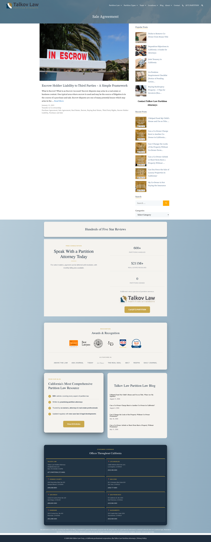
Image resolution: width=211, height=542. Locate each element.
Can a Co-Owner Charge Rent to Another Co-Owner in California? (132, 405)
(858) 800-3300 (52, 503)
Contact (177, 5)
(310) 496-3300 (112, 470)
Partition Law (114, 5)
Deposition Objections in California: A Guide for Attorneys (158, 49)
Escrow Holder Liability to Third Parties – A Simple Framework (85, 86)
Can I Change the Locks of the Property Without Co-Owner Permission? (130, 415)
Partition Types (130, 5)
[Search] (166, 203)
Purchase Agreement (49, 110)
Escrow (83, 110)
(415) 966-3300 (112, 503)
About (167, 5)
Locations (152, 5)
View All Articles (73, 424)
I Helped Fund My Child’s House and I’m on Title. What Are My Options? (131, 395)
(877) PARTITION (192, 5)
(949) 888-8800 (52, 488)
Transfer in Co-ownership (51, 108)
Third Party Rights (109, 110)
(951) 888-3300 (52, 519)
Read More (59, 101)
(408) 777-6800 (112, 488)
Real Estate (75, 110)
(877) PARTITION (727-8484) (56, 472)
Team (142, 5)
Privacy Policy (142, 538)
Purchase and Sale (56, 113)
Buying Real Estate (94, 110)
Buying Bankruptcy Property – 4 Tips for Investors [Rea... (156, 90)
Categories (139, 210)
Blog (161, 5)
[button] (202, 5)
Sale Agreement (64, 110)
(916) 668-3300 (112, 519)
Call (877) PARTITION (137, 310)
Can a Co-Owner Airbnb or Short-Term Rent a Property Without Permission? (132, 426)
